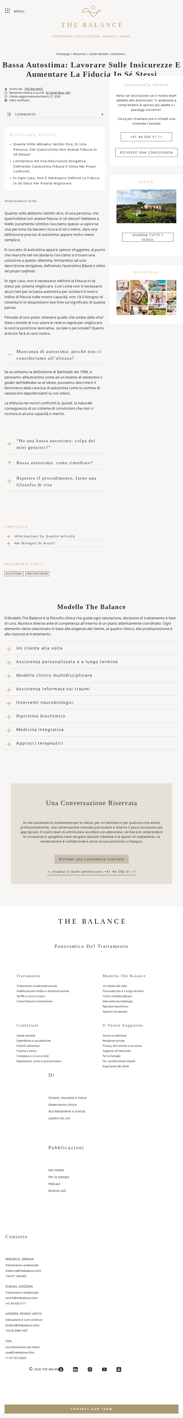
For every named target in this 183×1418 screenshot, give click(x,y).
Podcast (54, 1184)
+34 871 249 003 (15, 1276)
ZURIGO (125, 36)
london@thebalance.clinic (22, 1325)
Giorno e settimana (115, 1035)
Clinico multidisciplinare (117, 996)
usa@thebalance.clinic (20, 1352)
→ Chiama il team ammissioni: (91, 871)
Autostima (117, 54)
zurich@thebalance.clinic (21, 1298)
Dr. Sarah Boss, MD (58, 93)
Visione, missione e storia (67, 1098)
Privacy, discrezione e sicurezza (122, 1046)
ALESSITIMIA (14, 573)
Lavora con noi (59, 1118)
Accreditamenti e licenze (66, 1111)
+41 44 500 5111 (15, 1303)
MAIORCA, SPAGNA (19, 1259)
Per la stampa (58, 1177)
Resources (79, 54)
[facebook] (61, 1369)
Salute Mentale (98, 54)
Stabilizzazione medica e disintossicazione (43, 991)
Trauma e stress (27, 1051)
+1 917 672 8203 (15, 1358)
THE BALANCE (33, 89)
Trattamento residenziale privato (37, 986)
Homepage (63, 54)
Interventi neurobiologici (118, 1001)
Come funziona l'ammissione (34, 1001)
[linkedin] (75, 1369)
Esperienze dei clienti (116, 1066)
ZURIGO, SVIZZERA (19, 1286)
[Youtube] (104, 1369)
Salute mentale (26, 1035)
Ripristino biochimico (115, 1006)
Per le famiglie (112, 1056)
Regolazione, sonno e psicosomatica (39, 1061)
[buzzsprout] (119, 1369)
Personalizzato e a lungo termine (123, 991)
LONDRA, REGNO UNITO (23, 1313)
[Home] (91, 14)
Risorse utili (57, 1191)
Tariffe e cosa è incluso (31, 996)
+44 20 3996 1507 (16, 1331)
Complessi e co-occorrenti (33, 1056)
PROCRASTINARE (37, 573)
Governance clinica (62, 1104)
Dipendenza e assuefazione (34, 1041)
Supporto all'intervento (117, 1051)
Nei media (56, 1170)
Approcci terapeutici (115, 1011)
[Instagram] (90, 1369)
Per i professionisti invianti (119, 1061)
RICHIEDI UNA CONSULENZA (146, 152)
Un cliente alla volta (115, 986)
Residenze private (114, 1041)
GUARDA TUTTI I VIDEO (148, 237)
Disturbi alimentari (28, 1046)
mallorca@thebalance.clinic (23, 1271)
